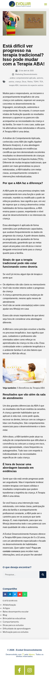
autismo (40, 78)
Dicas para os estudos (13, 625)
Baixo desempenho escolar (16, 611)
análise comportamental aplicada (23, 78)
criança (18, 82)
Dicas (24, 82)
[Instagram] (29, 670)
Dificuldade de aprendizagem (17, 628)
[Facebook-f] (19, 670)
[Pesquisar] (42, 574)
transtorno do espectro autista (31, 85)
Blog (5, 615)
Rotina (30, 82)
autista (11, 82)
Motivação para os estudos (15, 632)
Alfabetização (9, 605)
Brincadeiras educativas (14, 618)
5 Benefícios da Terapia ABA (31, 388)
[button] (45, 4)
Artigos (6, 608)
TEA (41, 82)
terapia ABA (14, 85)
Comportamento (11, 622)
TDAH (36, 82)
